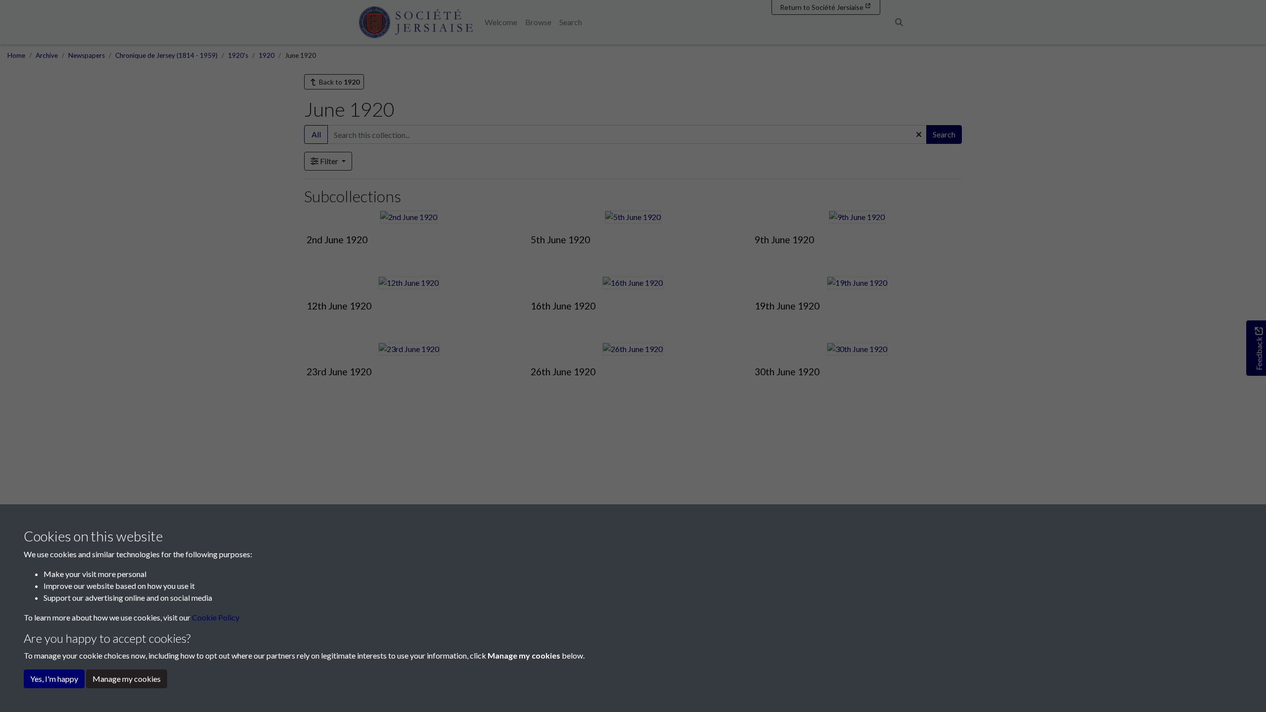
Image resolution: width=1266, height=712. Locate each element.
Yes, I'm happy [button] (54, 678)
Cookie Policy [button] (215, 617)
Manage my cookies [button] (126, 678)
